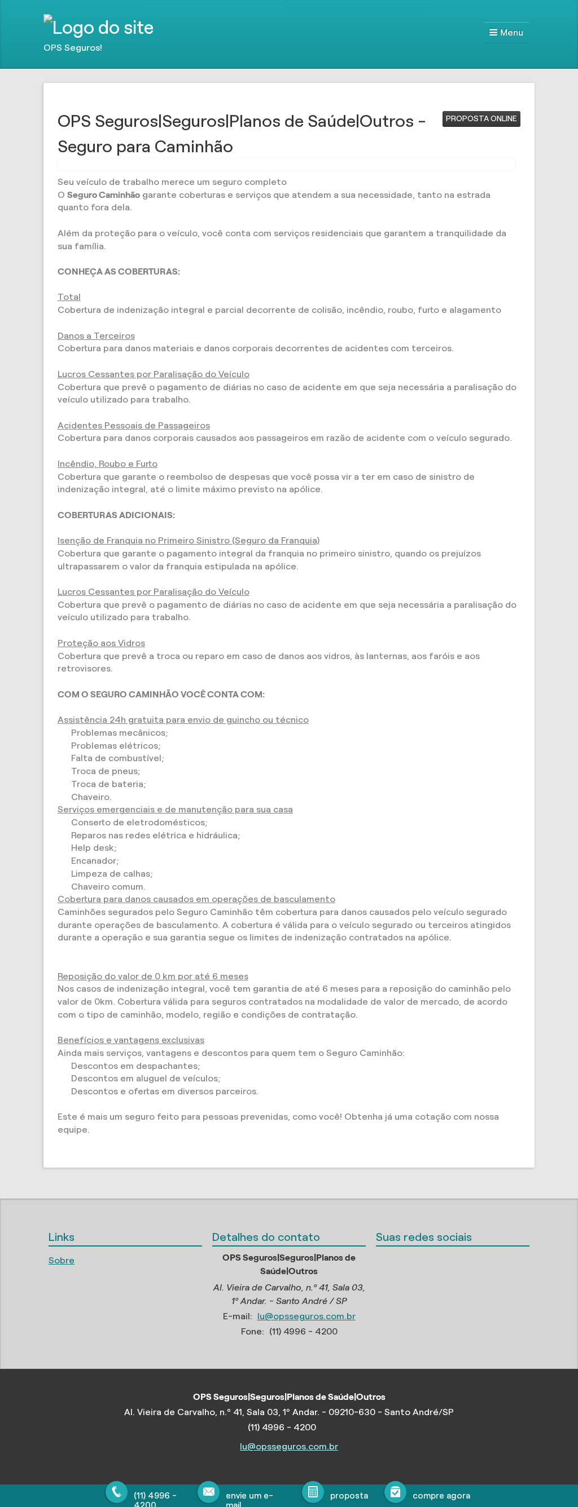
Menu (511, 32)
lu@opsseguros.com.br (306, 1316)
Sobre (62, 1260)
